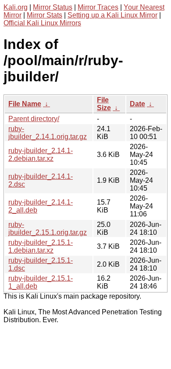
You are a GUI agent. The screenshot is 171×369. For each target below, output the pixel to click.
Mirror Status (52, 7)
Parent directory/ (33, 118)
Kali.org (16, 7)
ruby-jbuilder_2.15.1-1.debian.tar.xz (40, 246)
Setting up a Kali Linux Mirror (112, 15)
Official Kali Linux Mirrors (42, 23)
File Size (104, 103)
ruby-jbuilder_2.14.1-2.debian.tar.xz (40, 154)
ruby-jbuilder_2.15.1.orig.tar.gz (47, 228)
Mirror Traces (98, 7)
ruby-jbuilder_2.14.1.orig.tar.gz (47, 132)
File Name (24, 104)
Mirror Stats (44, 15)
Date (137, 104)
